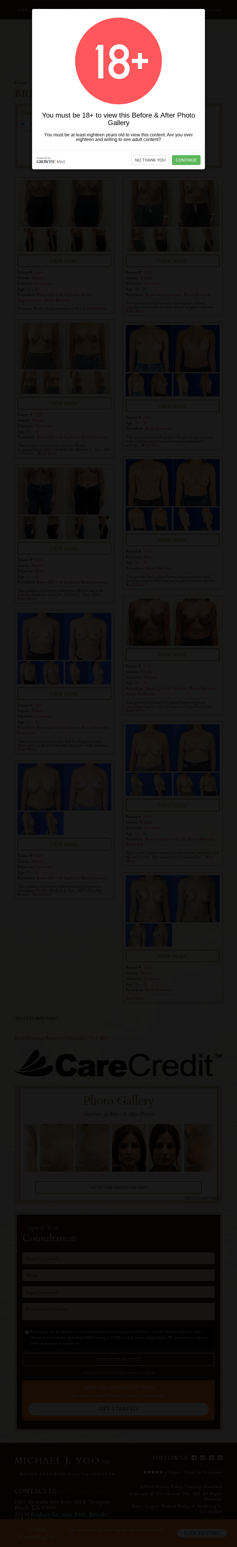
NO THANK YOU (150, 160)
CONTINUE (186, 160)
